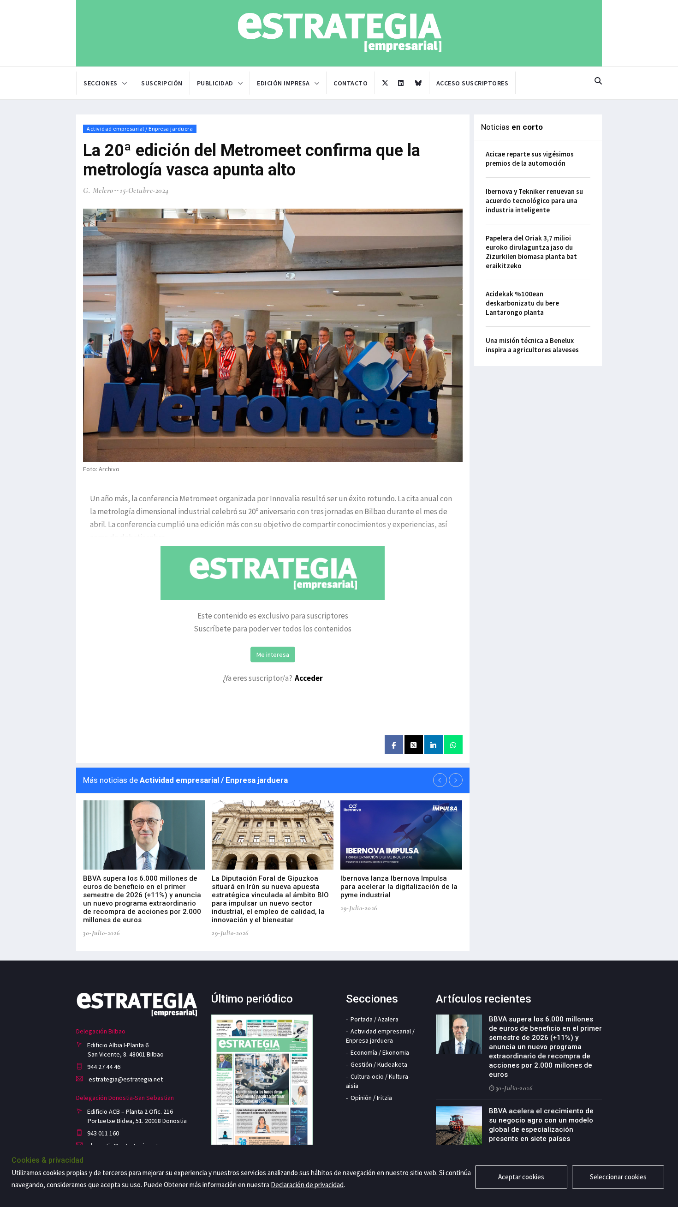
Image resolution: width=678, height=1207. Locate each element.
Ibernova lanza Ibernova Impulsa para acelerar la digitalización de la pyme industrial (399, 886)
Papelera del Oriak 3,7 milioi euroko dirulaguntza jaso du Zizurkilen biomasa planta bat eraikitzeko (531, 252)
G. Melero (98, 190)
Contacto (350, 83)
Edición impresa (283, 83)
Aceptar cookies (521, 1176)
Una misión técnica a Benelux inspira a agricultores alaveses (532, 345)
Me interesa (272, 654)
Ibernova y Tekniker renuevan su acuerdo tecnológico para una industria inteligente (534, 200)
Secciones (100, 83)
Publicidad (215, 83)
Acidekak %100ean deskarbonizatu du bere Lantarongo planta (522, 303)
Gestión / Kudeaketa (379, 1064)
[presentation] (440, 780)
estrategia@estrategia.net (125, 1079)
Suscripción (162, 83)
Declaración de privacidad (307, 1184)
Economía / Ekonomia (380, 1052)
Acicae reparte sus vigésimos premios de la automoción (530, 159)
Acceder (309, 678)
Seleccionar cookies (618, 1176)
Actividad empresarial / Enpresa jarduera (140, 128)
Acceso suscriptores (472, 83)
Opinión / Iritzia (371, 1097)
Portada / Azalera (374, 1019)
